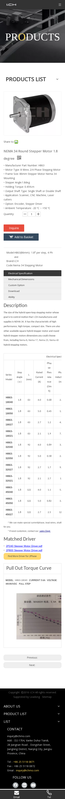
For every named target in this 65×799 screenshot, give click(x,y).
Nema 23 (43, 340)
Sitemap (47, 697)
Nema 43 (54, 340)
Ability (11, 297)
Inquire (14, 228)
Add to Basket (23, 237)
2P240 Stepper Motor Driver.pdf (24, 546)
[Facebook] (15, 785)
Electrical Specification (20, 273)
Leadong (35, 697)
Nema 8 (23, 340)
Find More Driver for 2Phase (22, 556)
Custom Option (16, 285)
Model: (10, 252)
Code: (9, 265)
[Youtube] (33, 785)
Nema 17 (33, 340)
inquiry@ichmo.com (18, 736)
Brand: (10, 261)
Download (14, 291)
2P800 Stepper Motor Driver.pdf (24, 550)
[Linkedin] (24, 785)
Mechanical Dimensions (21, 279)
